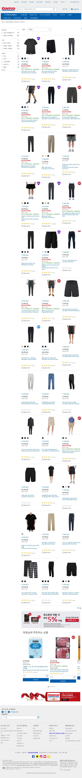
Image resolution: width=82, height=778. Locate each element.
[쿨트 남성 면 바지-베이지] (43, 156)
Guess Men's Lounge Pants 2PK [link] (29, 594)
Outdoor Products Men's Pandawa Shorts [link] (30, 219)
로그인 (65, 9)
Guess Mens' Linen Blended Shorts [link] (51, 451)
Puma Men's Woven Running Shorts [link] (71, 310)
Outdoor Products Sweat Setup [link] (29, 548)
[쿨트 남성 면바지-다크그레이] (43, 203)
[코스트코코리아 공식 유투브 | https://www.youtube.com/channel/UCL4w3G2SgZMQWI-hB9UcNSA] (45, 757)
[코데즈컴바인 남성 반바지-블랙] (63, 487)
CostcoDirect (17, 18)
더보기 (3, 70)
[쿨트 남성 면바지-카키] (48, 203)
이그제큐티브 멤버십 (22, 733)
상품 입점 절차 (68, 733)
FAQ (34, 728)
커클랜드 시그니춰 (5, 735)
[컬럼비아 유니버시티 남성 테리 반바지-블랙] (48, 252)
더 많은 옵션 (24, 61)
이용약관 (24, 752)
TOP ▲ (79, 608)
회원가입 (19, 728)
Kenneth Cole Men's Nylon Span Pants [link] (70, 215)
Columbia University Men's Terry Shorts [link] (50, 268)
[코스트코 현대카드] (50, 627)
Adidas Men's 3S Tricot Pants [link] (69, 544)
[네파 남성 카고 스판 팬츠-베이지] (22, 347)
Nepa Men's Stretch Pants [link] (48, 544)
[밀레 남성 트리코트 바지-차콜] (25, 252)
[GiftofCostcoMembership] (50, 700)
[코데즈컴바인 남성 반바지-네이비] (69, 487)
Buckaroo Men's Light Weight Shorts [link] (71, 118)
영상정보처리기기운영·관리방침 (48, 752)
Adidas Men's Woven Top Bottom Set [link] (30, 451)
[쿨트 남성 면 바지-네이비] (48, 156)
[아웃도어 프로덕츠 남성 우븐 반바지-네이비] (28, 203)
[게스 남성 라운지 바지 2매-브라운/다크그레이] (22, 581)
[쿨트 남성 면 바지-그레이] (46, 156)
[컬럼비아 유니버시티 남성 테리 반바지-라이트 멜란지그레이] (43, 252)
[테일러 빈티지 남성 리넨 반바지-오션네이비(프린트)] (63, 438)
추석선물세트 (34, 18)
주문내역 (19, 741)
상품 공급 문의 (68, 728)
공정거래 (67, 736)
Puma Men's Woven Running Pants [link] (70, 403)
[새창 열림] (3, 768)
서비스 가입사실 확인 (65, 770)
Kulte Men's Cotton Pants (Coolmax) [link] (51, 118)
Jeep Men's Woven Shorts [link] (27, 496)
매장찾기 (5, 714)
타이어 (55, 15)
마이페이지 (19, 738)
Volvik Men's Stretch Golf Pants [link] (70, 71)
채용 (2, 742)
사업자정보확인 (54, 765)
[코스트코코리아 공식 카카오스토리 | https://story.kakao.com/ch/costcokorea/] (48, 757)
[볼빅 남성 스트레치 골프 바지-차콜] (66, 58)
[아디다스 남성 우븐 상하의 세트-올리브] (28, 438)
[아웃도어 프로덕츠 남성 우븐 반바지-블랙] (25, 203)
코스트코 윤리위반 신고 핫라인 (73, 741)
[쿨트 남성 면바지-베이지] (46, 203)
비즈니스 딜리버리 (45, 15)
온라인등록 (19, 736)
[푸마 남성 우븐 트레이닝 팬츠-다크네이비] (46, 581)
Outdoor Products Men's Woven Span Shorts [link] (70, 168)
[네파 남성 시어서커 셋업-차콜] (25, 58)
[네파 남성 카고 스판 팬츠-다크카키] (28, 347)
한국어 (63, 2)
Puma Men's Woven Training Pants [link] (50, 594)
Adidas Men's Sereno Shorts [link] (28, 121)
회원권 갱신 (20, 731)
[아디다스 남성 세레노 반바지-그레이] (28, 107)
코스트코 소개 (5, 725)
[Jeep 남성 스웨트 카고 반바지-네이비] (69, 581)
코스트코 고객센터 (8, 709)
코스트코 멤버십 (22, 725)
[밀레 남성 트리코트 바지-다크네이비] (28, 252)
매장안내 (51, 728)
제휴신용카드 (20, 743)
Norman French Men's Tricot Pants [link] (30, 312)
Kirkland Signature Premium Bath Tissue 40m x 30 (35, 670)
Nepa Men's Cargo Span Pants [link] (28, 359)
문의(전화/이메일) (37, 731)
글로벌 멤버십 (20, 745)
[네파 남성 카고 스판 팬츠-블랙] (25, 347)
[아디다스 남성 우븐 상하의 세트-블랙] (22, 438)
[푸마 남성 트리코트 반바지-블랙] (43, 58)
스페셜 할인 (23, 15)
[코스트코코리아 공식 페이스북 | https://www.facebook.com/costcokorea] (33, 757)
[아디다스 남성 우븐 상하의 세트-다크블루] (25, 438)
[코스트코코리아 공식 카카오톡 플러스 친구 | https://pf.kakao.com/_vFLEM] (37, 757)
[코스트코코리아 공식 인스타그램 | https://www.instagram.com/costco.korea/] (41, 757)
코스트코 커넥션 (5, 740)
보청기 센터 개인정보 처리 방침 (57, 733)
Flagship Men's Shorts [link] (47, 312)
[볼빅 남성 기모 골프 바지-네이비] (46, 347)
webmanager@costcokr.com (24, 765)
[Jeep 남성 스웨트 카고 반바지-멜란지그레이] (66, 581)
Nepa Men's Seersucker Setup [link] (29, 72)
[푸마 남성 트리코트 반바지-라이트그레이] (46, 58)
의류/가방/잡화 (9, 22)
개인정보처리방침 (33, 752)
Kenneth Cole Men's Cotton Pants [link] (29, 403)
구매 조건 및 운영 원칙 (70, 731)
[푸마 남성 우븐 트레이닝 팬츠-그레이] (48, 581)
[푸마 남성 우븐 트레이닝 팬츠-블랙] (43, 581)
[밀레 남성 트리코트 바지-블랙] (22, 252)
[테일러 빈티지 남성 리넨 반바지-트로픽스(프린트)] (66, 438)
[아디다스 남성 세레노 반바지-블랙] (22, 107)
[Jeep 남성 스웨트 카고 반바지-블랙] (63, 581)
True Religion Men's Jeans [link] (48, 403)
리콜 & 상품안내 (37, 733)
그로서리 (62, 15)
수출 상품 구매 (36, 738)
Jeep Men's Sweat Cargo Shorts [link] (70, 594)
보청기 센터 (52, 731)
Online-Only (7, 18)
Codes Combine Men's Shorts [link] (69, 499)
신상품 (70, 15)
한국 (77, 2)
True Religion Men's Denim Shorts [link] (70, 356)
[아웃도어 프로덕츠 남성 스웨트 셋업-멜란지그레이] (22, 534)
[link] (30, 55)
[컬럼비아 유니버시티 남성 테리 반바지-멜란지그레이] (46, 252)
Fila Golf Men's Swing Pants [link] (28, 167)
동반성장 (67, 738)
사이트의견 (36, 736)
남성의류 (16, 22)
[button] (55, 9)
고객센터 (36, 725)
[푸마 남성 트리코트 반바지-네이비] (48, 58)
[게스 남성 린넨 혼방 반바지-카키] (43, 438)
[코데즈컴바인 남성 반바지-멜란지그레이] (66, 487)
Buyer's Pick (33, 15)
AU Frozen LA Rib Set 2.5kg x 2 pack (59, 671)
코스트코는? (4, 728)
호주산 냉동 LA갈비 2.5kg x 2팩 (59, 670)
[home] (9, 9)
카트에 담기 (36, 679)
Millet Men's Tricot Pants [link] (27, 265)
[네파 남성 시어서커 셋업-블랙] (22, 58)
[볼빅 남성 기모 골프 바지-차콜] (43, 347)
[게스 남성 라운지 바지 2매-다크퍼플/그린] (25, 581)
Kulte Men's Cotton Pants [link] (48, 168)
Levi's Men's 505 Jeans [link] (68, 262)
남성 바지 (22, 22)
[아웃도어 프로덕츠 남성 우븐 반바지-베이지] (22, 203)
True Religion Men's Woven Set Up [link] (50, 496)
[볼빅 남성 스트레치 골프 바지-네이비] (69, 58)
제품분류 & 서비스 (5, 737)
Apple (25, 18)
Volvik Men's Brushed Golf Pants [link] (50, 359)
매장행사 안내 (52, 736)
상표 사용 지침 (63, 752)
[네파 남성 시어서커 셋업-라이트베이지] (28, 58)
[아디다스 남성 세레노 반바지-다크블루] (25, 107)
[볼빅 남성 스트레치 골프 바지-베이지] (63, 58)
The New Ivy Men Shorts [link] (68, 452)
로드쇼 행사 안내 (53, 738)
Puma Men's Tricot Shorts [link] (48, 72)
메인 (3, 22)
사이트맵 (17, 752)
